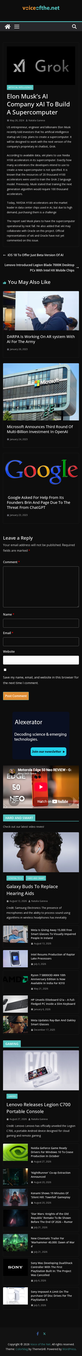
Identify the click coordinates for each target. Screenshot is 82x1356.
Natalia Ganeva (37, 120)
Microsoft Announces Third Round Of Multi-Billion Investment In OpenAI (40, 429)
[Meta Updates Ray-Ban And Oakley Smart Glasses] (15, 1025)
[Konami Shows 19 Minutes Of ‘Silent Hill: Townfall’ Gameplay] (15, 1198)
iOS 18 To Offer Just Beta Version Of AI (36, 255)
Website (9, 651)
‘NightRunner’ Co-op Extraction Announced (51, 1174)
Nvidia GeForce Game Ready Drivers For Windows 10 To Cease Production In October (52, 1152)
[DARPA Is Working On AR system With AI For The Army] (41, 294)
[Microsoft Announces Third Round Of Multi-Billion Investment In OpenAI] (41, 366)
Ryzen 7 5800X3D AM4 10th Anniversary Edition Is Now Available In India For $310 (48, 979)
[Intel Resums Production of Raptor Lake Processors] (15, 959)
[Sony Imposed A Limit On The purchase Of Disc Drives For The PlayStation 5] (15, 1298)
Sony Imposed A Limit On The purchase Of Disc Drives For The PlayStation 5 (51, 1295)
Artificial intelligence (20, 87)
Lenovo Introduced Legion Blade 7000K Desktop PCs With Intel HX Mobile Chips (39, 268)
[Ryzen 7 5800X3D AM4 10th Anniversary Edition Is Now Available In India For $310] (15, 982)
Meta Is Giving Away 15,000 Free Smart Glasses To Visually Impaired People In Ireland (53, 934)
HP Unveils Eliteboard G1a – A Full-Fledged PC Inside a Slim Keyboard (53, 1002)
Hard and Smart (35, 878)
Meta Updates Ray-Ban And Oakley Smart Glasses (53, 1022)
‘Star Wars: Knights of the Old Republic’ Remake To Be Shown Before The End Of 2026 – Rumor (52, 1218)
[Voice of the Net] (7, 26)
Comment (11, 562)
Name (8, 614)
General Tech (15, 878)
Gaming (12, 1096)
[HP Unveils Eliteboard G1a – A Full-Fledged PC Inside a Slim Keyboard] (15, 1004)
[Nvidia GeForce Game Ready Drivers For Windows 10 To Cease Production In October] (15, 1155)
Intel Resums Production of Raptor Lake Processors (53, 956)
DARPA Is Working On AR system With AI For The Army (41, 339)
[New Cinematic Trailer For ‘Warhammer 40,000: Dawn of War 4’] (15, 1245)
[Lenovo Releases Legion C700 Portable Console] (41, 1070)
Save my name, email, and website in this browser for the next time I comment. (41, 680)
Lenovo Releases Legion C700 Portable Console (38, 1107)
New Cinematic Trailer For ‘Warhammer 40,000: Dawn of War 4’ (53, 1242)
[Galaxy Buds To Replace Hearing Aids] (41, 852)
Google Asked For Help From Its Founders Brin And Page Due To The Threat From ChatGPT (38, 502)
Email (8, 633)
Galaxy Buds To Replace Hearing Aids (32, 889)
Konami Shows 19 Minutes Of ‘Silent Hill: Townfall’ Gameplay (50, 1195)
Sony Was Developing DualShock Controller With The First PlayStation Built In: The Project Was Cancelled (51, 1269)
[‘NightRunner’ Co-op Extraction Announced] (15, 1177)
